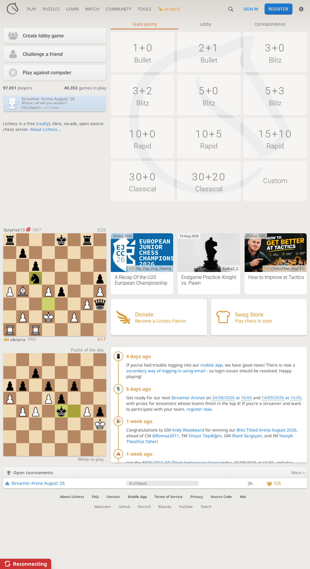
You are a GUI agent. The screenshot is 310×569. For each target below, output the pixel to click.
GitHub (124, 506)
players (17, 88)
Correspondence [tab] (270, 24)
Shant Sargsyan (247, 435)
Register (278, 9)
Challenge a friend (43, 54)
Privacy (196, 496)
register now (198, 409)
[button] (142, 52)
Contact (113, 496)
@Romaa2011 (165, 435)
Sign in (250, 9)
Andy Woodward (188, 430)
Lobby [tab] (205, 24)
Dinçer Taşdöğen (205, 435)
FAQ (95, 496)
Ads (243, 496)
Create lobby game (43, 36)
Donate (172, 9)
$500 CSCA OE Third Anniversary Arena (181, 462)
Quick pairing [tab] (145, 24)
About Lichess (72, 496)
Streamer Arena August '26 (38, 483)
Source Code (221, 496)
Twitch (206, 506)
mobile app (211, 365)
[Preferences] (301, 9)
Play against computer (47, 73)
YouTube (186, 506)
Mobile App (137, 496)
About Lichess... (45, 129)
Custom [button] (275, 181)
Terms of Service (168, 496)
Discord (144, 506)
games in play (85, 88)
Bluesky (164, 506)
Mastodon (102, 506)
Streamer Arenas (188, 397)
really (43, 123)
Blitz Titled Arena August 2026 (266, 430)
